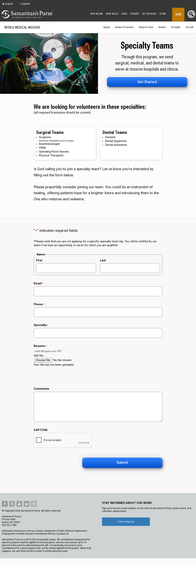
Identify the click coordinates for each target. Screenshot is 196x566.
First (39, 260)
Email (38, 283)
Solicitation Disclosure (14, 531)
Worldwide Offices (45, 533)
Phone (39, 304)
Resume (40, 346)
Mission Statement (76, 531)
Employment (8, 533)
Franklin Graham (25, 533)
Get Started (147, 82)
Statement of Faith (54, 531)
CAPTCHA (40, 430)
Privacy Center (35, 531)
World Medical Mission (22, 27)
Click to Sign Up (126, 521)
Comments (41, 388)
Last (103, 260)
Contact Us (63, 533)
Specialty (41, 325)
